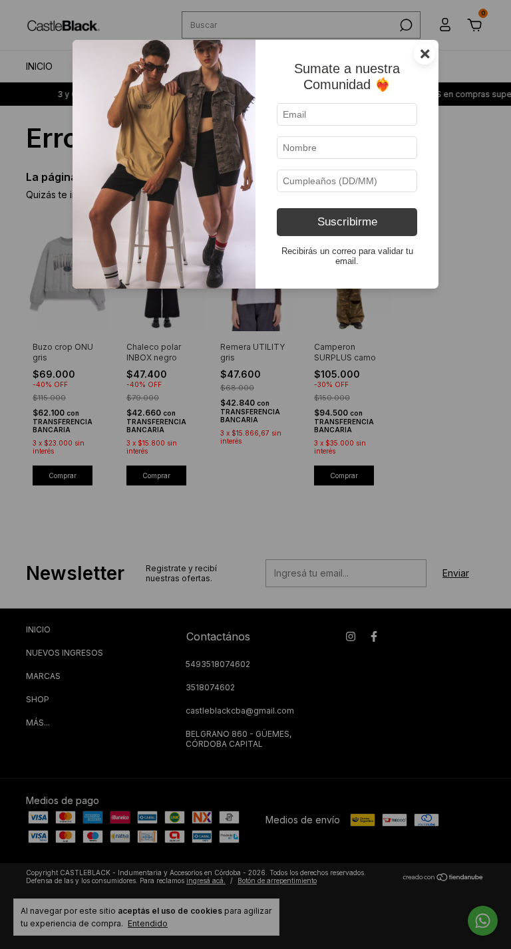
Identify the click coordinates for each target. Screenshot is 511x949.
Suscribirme (347, 221)
